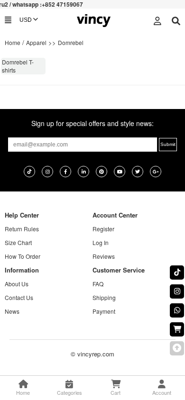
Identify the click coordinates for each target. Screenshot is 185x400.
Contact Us (19, 297)
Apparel (36, 42)
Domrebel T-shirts (18, 66)
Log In (100, 242)
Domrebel (70, 42)
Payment (103, 311)
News (12, 311)
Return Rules (22, 229)
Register (103, 229)
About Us (16, 284)
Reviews (103, 256)
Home (12, 42)
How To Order (22, 256)
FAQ (97, 284)
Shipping (104, 297)
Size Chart (18, 242)
